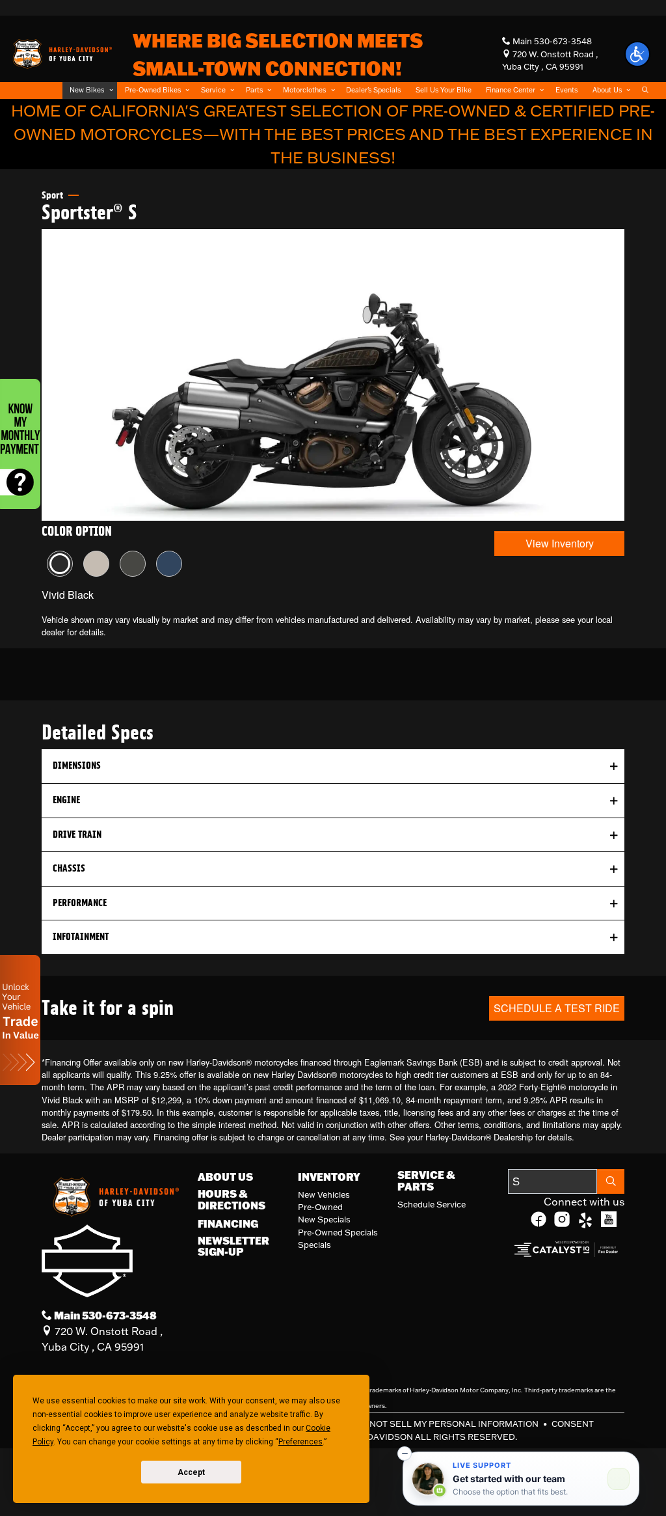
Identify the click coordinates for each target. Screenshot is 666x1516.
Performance (80, 902)
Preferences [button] (300, 1441)
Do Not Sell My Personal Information (447, 1423)
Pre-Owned (320, 1207)
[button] (89, 90)
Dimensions (77, 765)
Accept (191, 1472)
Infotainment (81, 936)
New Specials (324, 1219)
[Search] (610, 1181)
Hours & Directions (231, 1199)
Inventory (329, 1177)
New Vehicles (324, 1194)
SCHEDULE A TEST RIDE (557, 1007)
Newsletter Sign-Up (233, 1246)
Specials (314, 1244)
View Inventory (560, 543)
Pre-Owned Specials (338, 1232)
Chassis (69, 868)
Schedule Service (431, 1204)
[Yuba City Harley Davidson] (61, 52)
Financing (228, 1224)
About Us (225, 1177)
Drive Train (77, 834)
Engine (66, 799)
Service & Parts (426, 1180)
